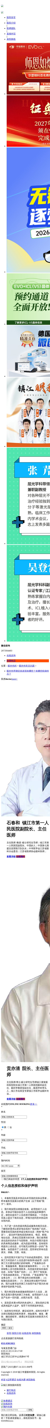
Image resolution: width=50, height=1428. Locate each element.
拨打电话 (11, 1390)
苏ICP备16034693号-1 (11, 1362)
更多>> (33, 1104)
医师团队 (11, 28)
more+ (14, 679)
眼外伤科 (12, 666)
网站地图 (29, 1362)
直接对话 (11, 34)
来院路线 (11, 39)
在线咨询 (26, 1333)
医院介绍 (11, 23)
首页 (9, 1333)
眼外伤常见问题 (27, 666)
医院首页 (11, 17)
